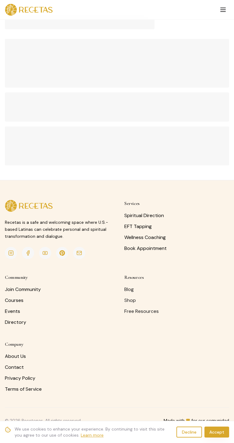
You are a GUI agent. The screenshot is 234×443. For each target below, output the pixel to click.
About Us (15, 356)
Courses (14, 300)
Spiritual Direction (144, 215)
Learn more (92, 435)
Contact (14, 367)
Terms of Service (23, 389)
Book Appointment (145, 248)
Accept (216, 432)
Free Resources (141, 311)
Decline (189, 432)
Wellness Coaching (145, 237)
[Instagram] (11, 253)
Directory (15, 322)
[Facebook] (28, 253)
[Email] (79, 253)
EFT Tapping (138, 226)
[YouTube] (45, 253)
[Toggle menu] (223, 10)
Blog (129, 289)
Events (12, 311)
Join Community (23, 289)
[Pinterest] (62, 253)
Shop (130, 300)
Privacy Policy (20, 378)
